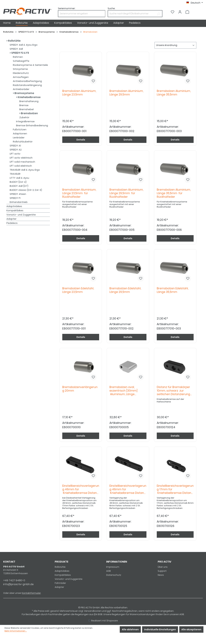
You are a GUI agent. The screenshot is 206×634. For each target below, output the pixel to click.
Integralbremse (25, 121)
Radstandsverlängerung (27, 85)
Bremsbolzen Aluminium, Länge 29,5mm (126, 92)
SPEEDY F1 (15, 198)
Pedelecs (12, 223)
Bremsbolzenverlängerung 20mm (80, 389)
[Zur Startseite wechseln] (27, 11)
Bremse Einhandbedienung (32, 125)
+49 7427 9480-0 (14, 580)
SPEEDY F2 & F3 (20, 53)
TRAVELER (15, 173)
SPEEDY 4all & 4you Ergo (23, 44)
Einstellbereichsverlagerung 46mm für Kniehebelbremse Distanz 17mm (80, 489)
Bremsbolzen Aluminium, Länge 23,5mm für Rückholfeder (79, 193)
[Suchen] (158, 13)
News (161, 575)
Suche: (111, 8)
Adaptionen (20, 133)
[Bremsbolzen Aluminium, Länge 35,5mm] (175, 71)
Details (80, 139)
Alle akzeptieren (191, 629)
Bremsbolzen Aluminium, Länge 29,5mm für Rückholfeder (126, 193)
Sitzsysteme (20, 69)
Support (162, 571)
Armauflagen (21, 77)
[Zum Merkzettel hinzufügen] (93, 81)
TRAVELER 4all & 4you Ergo (25, 169)
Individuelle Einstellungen (160, 629)
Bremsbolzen (29, 113)
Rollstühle (14, 40)
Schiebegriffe (21, 61)
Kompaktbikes (14, 210)
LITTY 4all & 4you (19, 178)
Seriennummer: (66, 8)
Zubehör (24, 117)
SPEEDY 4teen (18, 194)
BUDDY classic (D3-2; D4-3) (26, 190)
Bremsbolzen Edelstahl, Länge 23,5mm (78, 290)
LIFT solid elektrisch (21, 165)
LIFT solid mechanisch (22, 161)
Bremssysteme (24, 93)
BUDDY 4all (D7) (19, 186)
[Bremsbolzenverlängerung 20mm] (80, 367)
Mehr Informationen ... (16, 630)
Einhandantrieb (19, 202)
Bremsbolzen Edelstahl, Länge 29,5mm (125, 290)
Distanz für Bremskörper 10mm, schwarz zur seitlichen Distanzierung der (173, 390)
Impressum (112, 567)
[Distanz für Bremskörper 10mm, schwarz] (175, 367)
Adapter (11, 218)
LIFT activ (15, 153)
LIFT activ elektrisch (21, 157)
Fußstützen (19, 129)
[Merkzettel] (172, 12)
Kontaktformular (31, 593)
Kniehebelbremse (29, 97)
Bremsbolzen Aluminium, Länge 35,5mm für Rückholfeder (174, 193)
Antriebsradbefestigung (27, 81)
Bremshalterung (28, 101)
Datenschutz (113, 575)
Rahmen (18, 57)
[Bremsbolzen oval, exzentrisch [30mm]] (127, 367)
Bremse (23, 105)
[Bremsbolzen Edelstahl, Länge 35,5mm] (175, 268)
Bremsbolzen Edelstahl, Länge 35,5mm (172, 290)
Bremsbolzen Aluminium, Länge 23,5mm (79, 92)
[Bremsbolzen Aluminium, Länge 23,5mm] (80, 71)
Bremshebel (26, 109)
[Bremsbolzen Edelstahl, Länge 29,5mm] (127, 268)
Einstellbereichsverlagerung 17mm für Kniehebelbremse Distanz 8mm (175, 489)
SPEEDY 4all (16, 48)
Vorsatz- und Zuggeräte (21, 214)
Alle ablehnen (130, 629)
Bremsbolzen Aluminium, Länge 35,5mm (174, 92)
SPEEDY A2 (16, 149)
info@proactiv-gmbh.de (18, 584)
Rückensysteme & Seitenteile (30, 65)
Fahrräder (60, 583)
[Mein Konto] (180, 12)
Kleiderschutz (21, 73)
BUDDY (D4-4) (18, 182)
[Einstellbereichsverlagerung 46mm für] (80, 465)
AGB (108, 571)
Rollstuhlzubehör (23, 141)
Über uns (163, 567)
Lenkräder (18, 137)
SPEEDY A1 (15, 145)
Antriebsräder (21, 89)
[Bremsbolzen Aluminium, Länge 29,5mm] (127, 71)
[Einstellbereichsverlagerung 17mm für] (175, 465)
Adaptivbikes (14, 206)
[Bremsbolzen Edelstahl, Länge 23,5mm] (80, 268)
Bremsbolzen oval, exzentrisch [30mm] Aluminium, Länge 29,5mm (123, 390)
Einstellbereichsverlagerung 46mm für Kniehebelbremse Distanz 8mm (127, 489)
